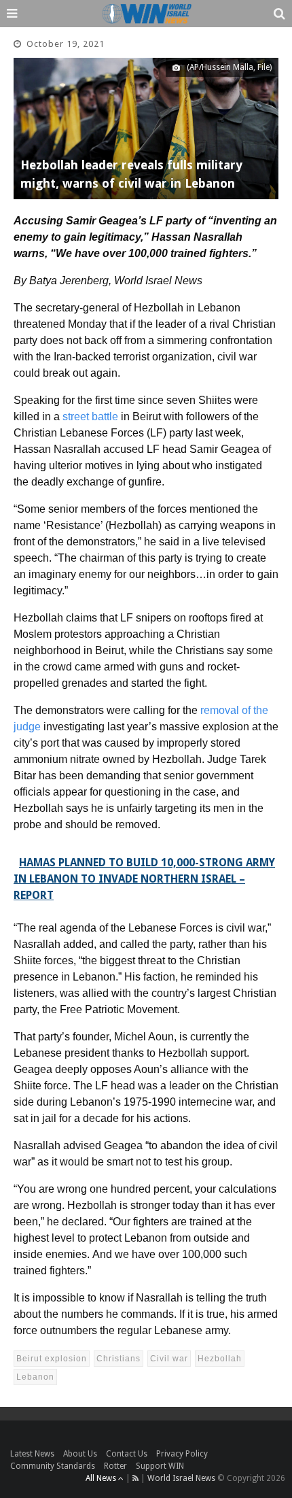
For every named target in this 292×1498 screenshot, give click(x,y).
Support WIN (160, 1466)
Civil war (169, 1358)
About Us (80, 1454)
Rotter (115, 1466)
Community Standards (52, 1466)
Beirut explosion (51, 1358)
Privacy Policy (182, 1454)
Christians (118, 1358)
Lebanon (35, 1377)
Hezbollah (220, 1358)
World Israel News (181, 1478)
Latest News (32, 1454)
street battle (90, 416)
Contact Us (126, 1454)
